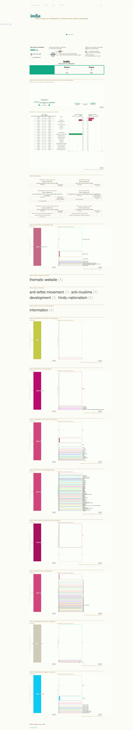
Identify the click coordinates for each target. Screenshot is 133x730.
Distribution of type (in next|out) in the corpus (92, 665)
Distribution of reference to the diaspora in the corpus (90, 564)
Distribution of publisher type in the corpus (92, 269)
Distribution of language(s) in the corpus (93, 413)
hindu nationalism (75, 297)
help (101, 5)
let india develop (33, 727)
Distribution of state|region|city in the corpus (92, 514)
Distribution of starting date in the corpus (93, 615)
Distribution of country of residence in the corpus (91, 463)
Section (46, 5)
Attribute (61, 5)
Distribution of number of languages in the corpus (91, 362)
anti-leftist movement (49, 291)
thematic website (46, 279)
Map (53, 5)
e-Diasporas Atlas (35, 5)
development (43, 297)
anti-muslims (84, 291)
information (42, 309)
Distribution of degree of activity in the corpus (92, 716)
